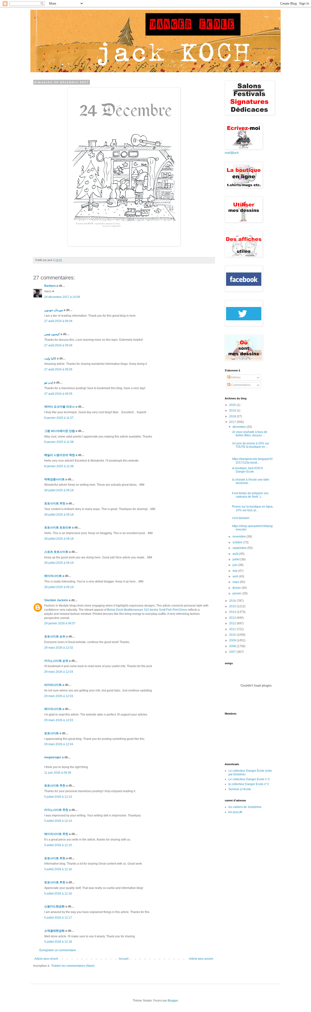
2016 (233, 600)
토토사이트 (51, 733)
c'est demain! (240, 518)
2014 (233, 612)
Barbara (50, 285)
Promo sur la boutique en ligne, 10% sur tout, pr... (252, 508)
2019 (233, 410)
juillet (236, 559)
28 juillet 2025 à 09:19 (59, 562)
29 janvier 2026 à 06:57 (60, 623)
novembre (240, 536)
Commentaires (240, 385)
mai (235, 571)
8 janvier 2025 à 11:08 (59, 442)
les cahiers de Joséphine (244, 807)
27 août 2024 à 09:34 (58, 321)
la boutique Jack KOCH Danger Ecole (247, 469)
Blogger (173, 1000)
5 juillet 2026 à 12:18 (58, 941)
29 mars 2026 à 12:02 (58, 647)
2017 (233, 422)
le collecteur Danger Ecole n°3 (248, 784)
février (237, 588)
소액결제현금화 (54, 930)
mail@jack (232, 152)
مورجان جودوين (53, 310)
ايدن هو (48, 382)
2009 (233, 640)
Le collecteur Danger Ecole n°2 (249, 779)
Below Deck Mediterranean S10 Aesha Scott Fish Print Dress (147, 609)
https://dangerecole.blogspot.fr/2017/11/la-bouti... (252, 460)
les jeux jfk (235, 812)
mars (236, 582)
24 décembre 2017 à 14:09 (62, 297)
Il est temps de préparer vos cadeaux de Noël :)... (250, 495)
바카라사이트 (53, 685)
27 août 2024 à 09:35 (58, 369)
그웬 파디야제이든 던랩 (59, 431)
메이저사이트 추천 (56, 834)
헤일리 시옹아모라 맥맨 (59, 455)
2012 (233, 623)
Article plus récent (46, 958)
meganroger (52, 757)
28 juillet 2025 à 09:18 (59, 490)
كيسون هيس (52, 334)
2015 (233, 606)
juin (235, 565)
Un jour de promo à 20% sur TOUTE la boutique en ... (250, 445)
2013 (233, 617)
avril (236, 576)
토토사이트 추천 (54, 503)
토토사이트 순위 (54, 636)
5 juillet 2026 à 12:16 (58, 869)
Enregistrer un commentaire (57, 950)
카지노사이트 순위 (56, 661)
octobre (238, 542)
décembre (240, 427)
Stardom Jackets (56, 600)
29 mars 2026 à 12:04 (58, 744)
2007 (233, 652)
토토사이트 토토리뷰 (57, 527)
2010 (233, 634)
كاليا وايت (50, 358)
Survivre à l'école (239, 789)
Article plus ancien (201, 958)
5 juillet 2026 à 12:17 (58, 917)
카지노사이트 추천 (56, 810)
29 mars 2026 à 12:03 (58, 671)
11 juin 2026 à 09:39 (57, 772)
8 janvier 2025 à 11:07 (59, 418)
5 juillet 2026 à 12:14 (58, 821)
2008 (233, 646)
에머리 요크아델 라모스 (59, 406)
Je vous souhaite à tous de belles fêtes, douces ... (249, 433)
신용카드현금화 (54, 906)
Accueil (124, 958)
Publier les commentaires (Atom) (73, 965)
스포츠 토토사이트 (56, 552)
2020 (233, 405)
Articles (235, 377)
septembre (240, 548)
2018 (233, 416)
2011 (233, 629)
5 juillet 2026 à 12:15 (58, 845)
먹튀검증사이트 (54, 479)
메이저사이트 (53, 576)
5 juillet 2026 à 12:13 (58, 796)
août (236, 553)
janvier (237, 593)
